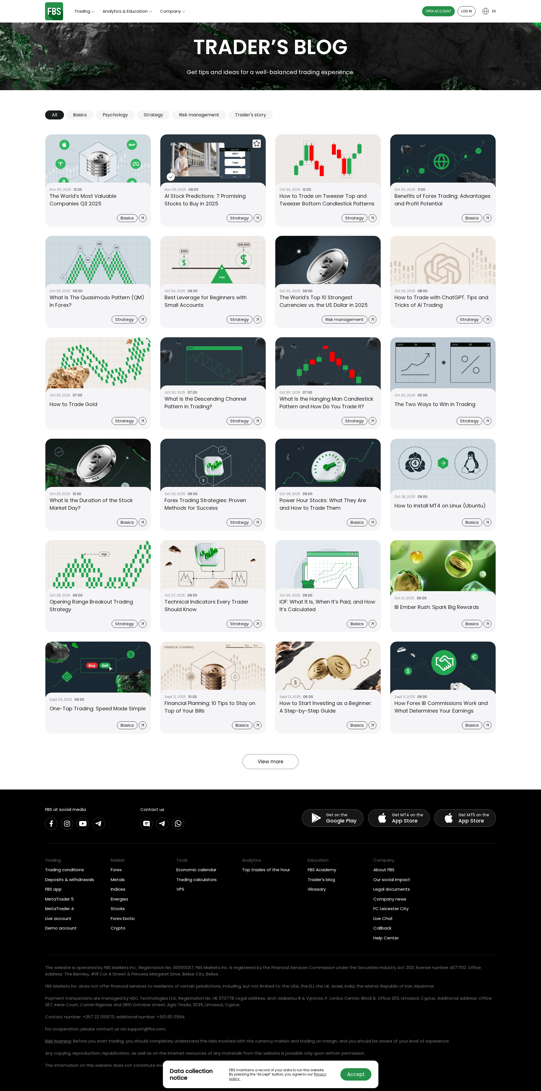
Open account (438, 11)
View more (270, 761)
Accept (356, 1074)
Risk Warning (58, 1041)
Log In (466, 11)
